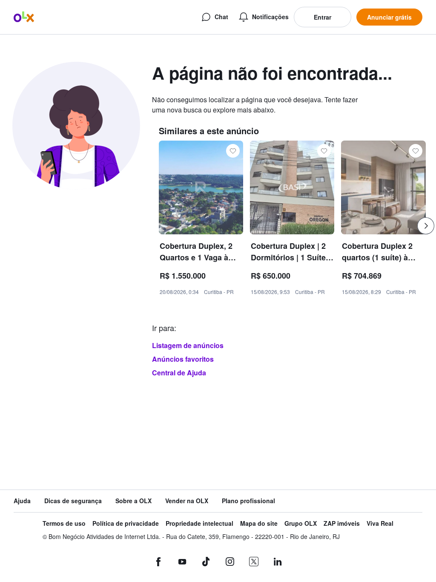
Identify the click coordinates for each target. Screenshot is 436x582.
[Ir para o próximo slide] (425, 225)
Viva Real (380, 523)
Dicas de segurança (73, 501)
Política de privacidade (125, 523)
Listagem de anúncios (188, 345)
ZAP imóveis (342, 523)
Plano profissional (248, 501)
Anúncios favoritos (183, 359)
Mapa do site (259, 523)
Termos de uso (64, 523)
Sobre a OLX (133, 501)
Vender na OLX (186, 501)
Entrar (322, 17)
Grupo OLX (300, 523)
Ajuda (22, 501)
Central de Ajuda (179, 372)
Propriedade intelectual (199, 523)
